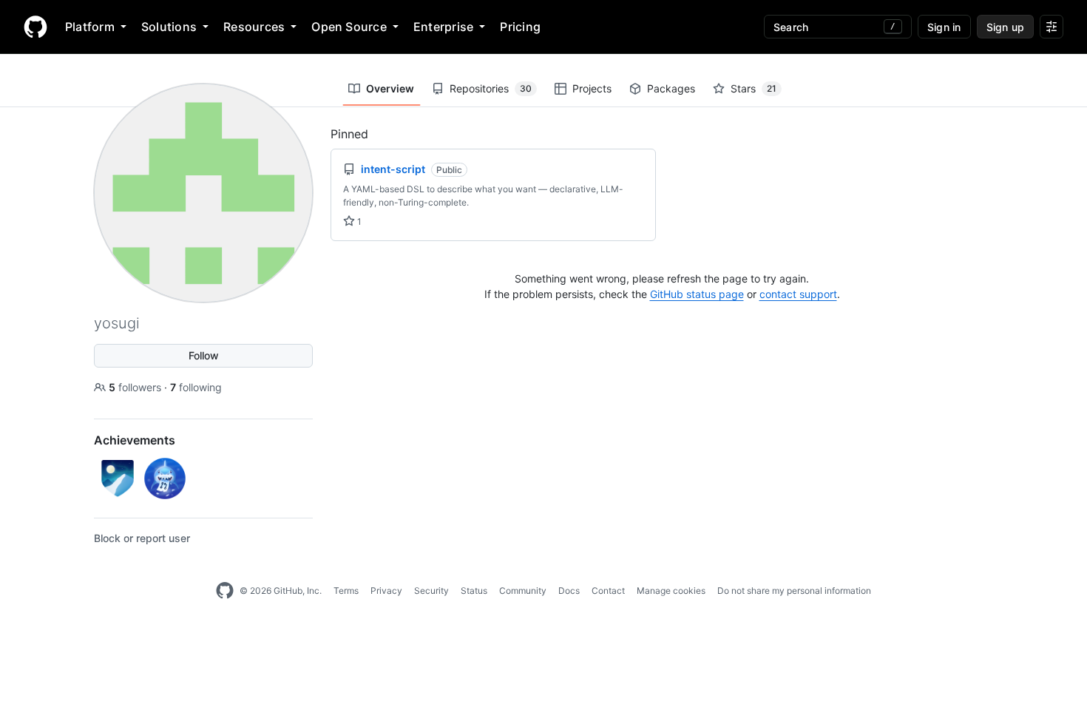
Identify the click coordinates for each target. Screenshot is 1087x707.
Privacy (386, 590)
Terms (346, 590)
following (196, 387)
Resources (254, 26)
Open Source (349, 26)
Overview (390, 88)
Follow (204, 355)
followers (136, 387)
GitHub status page (697, 294)
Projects (592, 88)
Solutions (169, 26)
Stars (753, 88)
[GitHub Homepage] (225, 591)
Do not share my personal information (794, 590)
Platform (90, 26)
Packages (671, 88)
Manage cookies (671, 590)
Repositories (491, 88)
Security (431, 590)
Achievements (134, 440)
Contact (608, 590)
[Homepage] (35, 26)
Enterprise (443, 26)
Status (474, 590)
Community (522, 590)
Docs (569, 590)
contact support (798, 294)
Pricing (520, 26)
